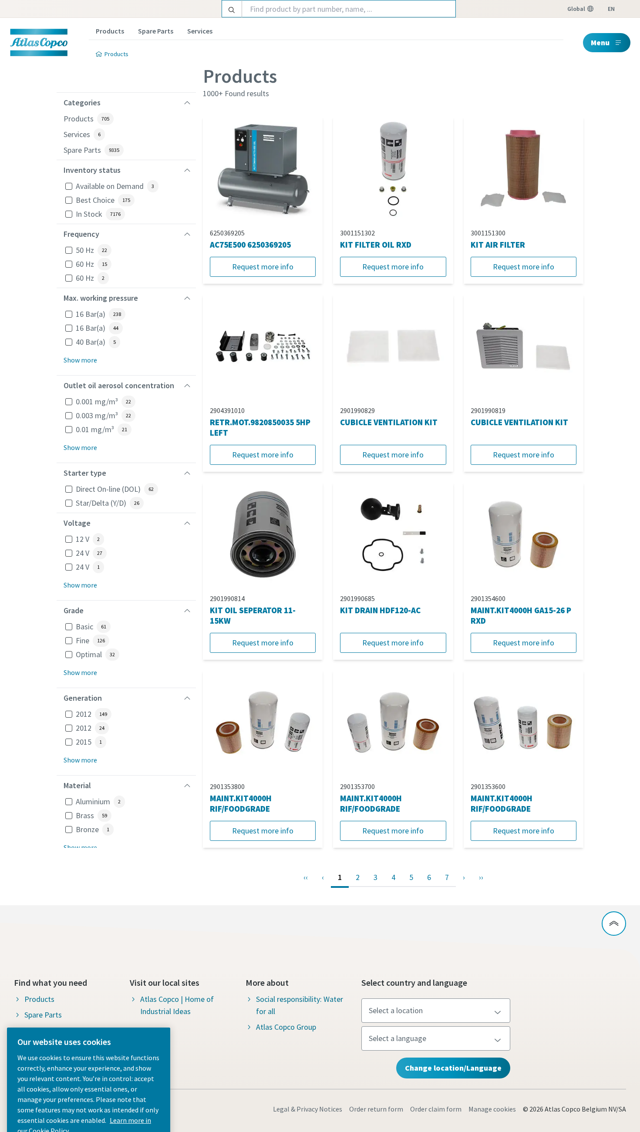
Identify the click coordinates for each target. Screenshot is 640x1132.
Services (199, 31)
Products (110, 31)
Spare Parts (155, 31)
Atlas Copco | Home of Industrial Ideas (177, 1005)
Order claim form (435, 1109)
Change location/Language (453, 1068)
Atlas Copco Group (286, 1027)
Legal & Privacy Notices (307, 1109)
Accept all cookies (88, 1073)
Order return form (376, 1109)
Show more (80, 360)
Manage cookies (492, 1109)
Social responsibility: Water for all (299, 1005)
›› (481, 877)
